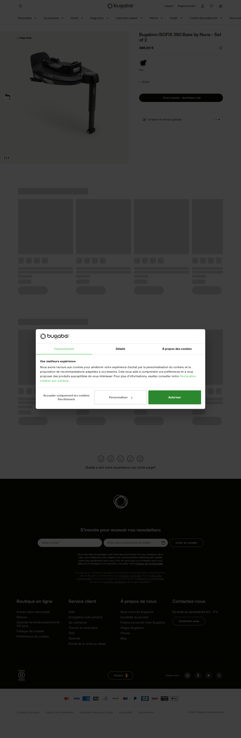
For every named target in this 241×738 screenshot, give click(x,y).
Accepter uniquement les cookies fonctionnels (66, 397)
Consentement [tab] (64, 348)
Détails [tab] (120, 348)
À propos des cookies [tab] (177, 348)
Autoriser (174, 397)
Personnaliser (118, 397)
